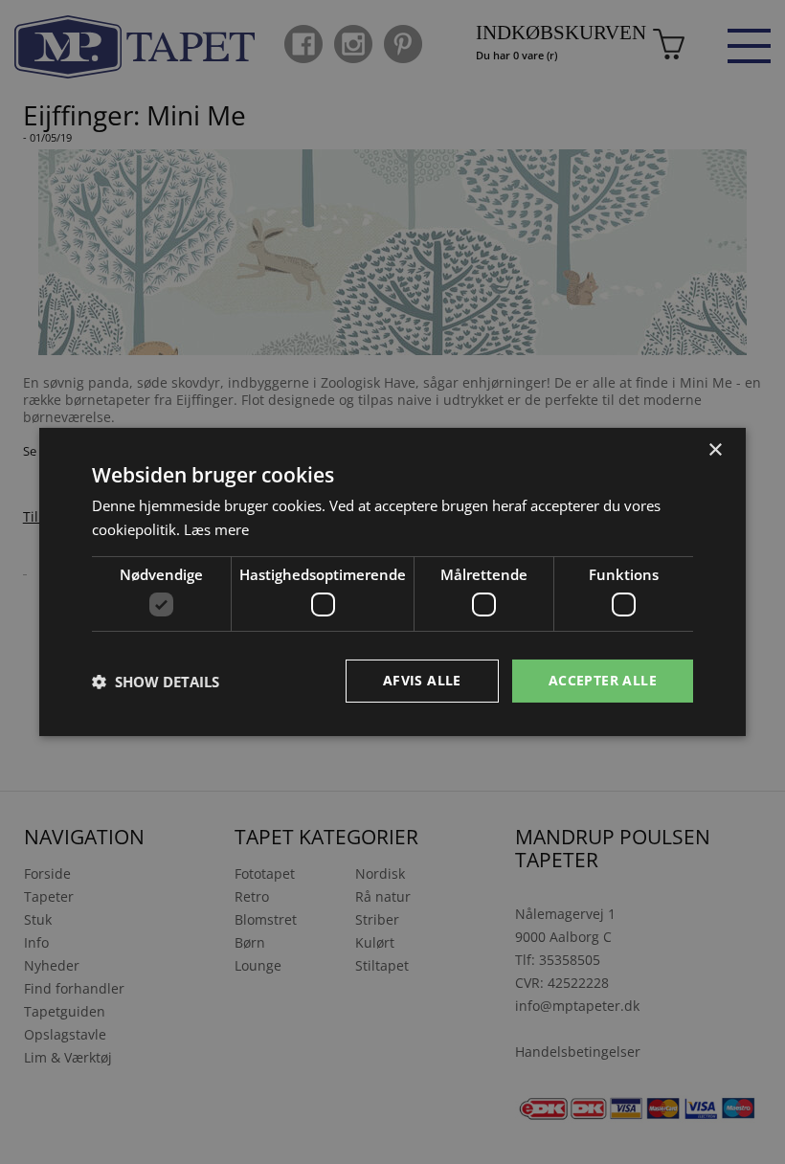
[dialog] (392, 582)
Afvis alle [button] (422, 680)
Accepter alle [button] (603, 680)
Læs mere (216, 529)
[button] (155, 681)
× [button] (714, 450)
